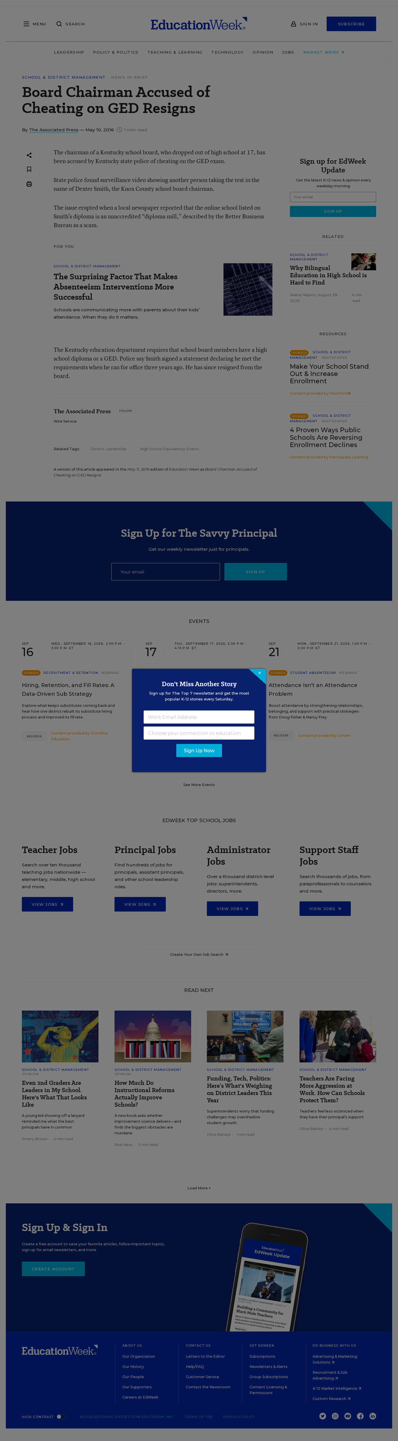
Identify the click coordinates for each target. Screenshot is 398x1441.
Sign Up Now (199, 750)
